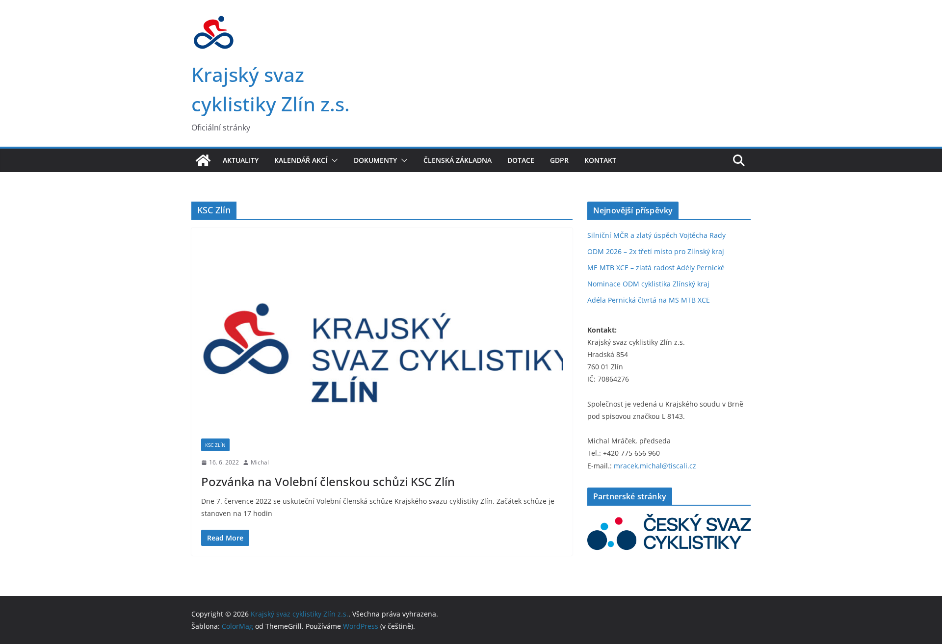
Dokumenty (375, 160)
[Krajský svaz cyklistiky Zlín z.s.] (203, 160)
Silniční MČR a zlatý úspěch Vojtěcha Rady (656, 235)
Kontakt (600, 160)
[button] (332, 160)
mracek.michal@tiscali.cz (655, 465)
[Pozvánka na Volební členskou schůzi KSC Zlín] (382, 337)
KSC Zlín (215, 444)
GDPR (559, 160)
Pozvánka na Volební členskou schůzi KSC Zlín (328, 481)
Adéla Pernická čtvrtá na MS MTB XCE (648, 300)
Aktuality (241, 160)
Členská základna (457, 160)
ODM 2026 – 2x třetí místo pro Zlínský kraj (655, 251)
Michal (260, 462)
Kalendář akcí (300, 160)
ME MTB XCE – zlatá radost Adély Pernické (656, 267)
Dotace (520, 160)
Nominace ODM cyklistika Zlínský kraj (648, 283)
